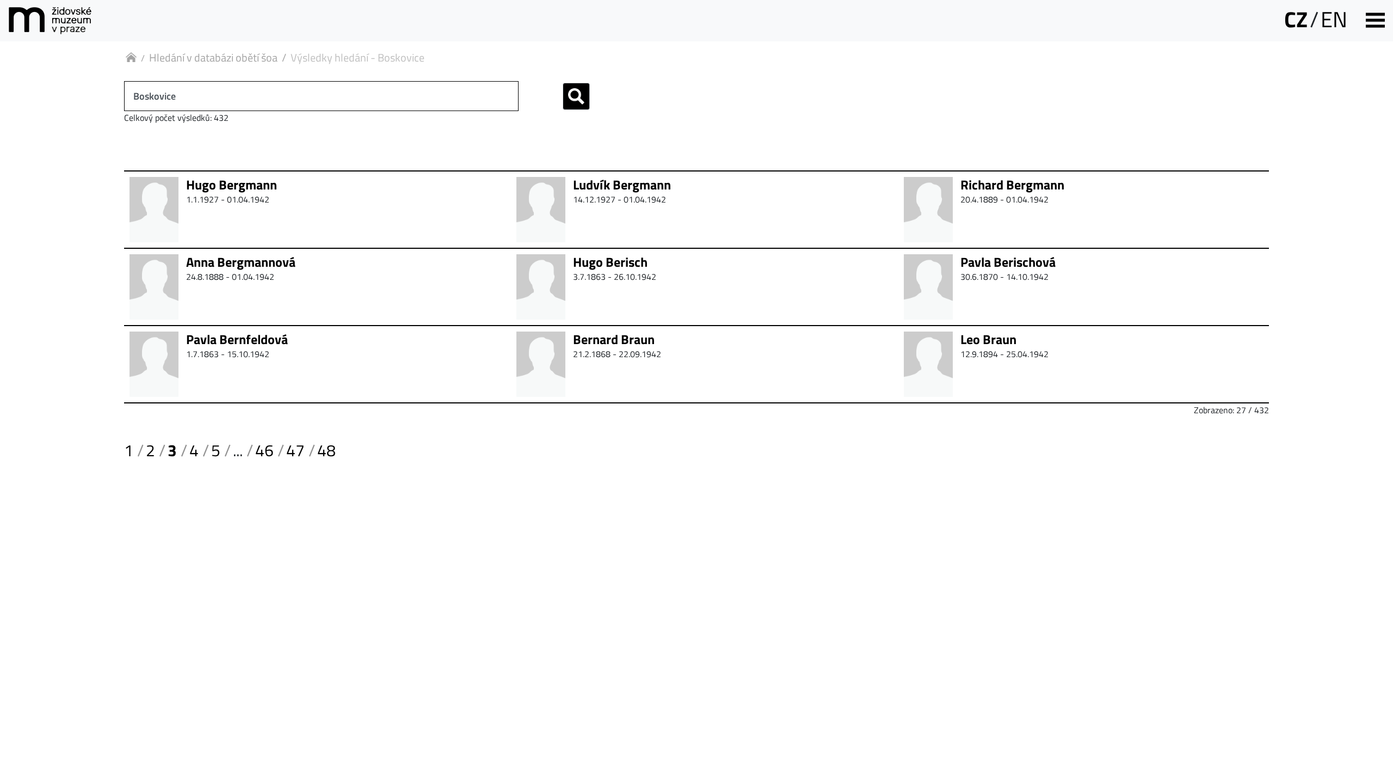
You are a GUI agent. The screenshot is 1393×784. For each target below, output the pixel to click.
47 (295, 450)
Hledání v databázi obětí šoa (213, 57)
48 (326, 450)
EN (1334, 19)
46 (264, 450)
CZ (1296, 19)
